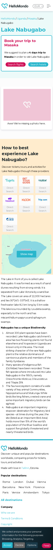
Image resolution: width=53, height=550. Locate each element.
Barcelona (9, 487)
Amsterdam (31, 492)
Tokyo (45, 492)
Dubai (30, 481)
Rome (6, 481)
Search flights (15, 64)
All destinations (11, 500)
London (18, 481)
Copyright (6, 524)
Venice (16, 492)
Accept (7, 545)
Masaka (32, 18)
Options (31, 545)
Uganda (21, 18)
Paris (6, 492)
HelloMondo (8, 18)
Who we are (8, 512)
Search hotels (38, 64)
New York (24, 487)
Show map (26, 254)
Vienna (41, 481)
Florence (39, 487)
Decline (19, 545)
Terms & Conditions (12, 518)
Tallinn (25, 468)
